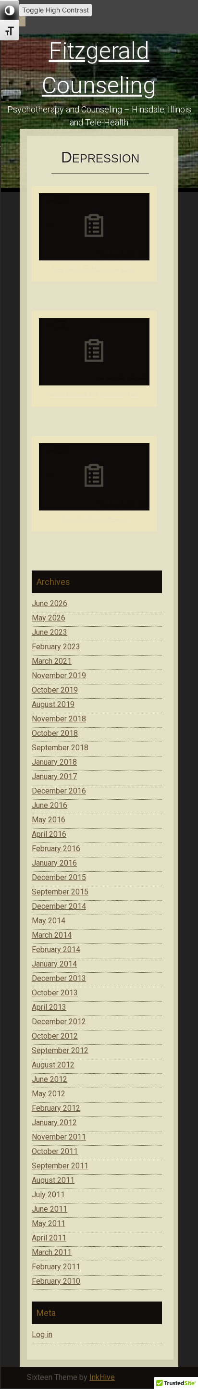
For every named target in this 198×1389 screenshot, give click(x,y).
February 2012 (56, 1108)
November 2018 (59, 718)
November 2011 (59, 1136)
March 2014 (52, 935)
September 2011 (60, 1165)
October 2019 (55, 689)
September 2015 (60, 891)
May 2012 (48, 1093)
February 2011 (56, 1266)
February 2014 (56, 949)
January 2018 (54, 762)
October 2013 (55, 992)
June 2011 (49, 1209)
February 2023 (56, 646)
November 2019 (59, 675)
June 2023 (49, 632)
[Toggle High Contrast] (9, 10)
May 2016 (48, 819)
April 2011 (49, 1237)
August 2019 (53, 704)
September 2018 (60, 747)
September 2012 (60, 1050)
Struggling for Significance (94, 519)
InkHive (102, 1377)
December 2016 (59, 790)
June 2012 (49, 1079)
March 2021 (52, 661)
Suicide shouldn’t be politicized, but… (94, 394)
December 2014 (59, 906)
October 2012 (55, 1036)
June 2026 (49, 603)
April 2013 (49, 1007)
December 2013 (59, 978)
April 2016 (49, 834)
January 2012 (54, 1122)
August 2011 (53, 1180)
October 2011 (55, 1151)
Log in (42, 1334)
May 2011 (48, 1223)
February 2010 (56, 1281)
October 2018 (55, 733)
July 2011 (48, 1194)
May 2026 (48, 617)
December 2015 (59, 877)
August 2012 (53, 1064)
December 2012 (59, 1021)
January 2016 (54, 863)
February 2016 (56, 848)
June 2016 (49, 805)
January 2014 (54, 963)
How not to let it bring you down (94, 269)
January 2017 (54, 776)
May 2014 (48, 920)
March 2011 (52, 1252)
